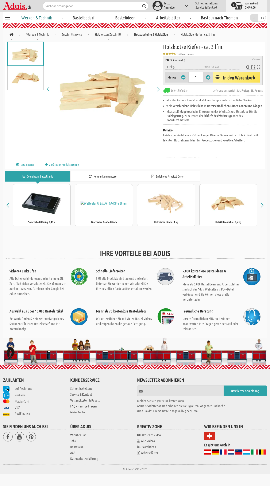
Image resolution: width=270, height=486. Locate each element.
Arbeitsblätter (168, 17)
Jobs (73, 441)
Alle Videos (148, 441)
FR (262, 18)
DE (254, 18)
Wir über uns (78, 435)
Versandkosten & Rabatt (85, 400)
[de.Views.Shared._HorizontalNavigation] (11, 35)
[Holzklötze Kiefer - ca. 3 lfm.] (103, 89)
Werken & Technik (36, 17)
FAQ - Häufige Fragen (83, 406)
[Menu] (7, 17)
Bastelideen (125, 17)
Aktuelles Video (151, 435)
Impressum (77, 447)
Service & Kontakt (206, 7)
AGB (72, 453)
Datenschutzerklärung (84, 458)
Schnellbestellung (206, 3)
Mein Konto (77, 412)
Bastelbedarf (84, 17)
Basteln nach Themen (219, 17)
